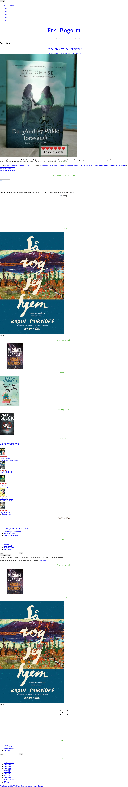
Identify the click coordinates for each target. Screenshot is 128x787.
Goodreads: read (10, 443)
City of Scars (4, 485)
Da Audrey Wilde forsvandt (64, 49)
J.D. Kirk (5, 474)
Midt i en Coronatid (6, 168)
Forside (7, 4)
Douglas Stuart (6, 514)
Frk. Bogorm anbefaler (25, 165)
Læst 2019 (8, 17)
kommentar (77, 53)
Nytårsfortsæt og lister (11, 535)
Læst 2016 (8, 13)
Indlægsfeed (8, 546)
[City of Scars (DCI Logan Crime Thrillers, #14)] (2, 482)
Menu (2, 1)
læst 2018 (8, 16)
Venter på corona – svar (7, 170)
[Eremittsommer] (2, 455)
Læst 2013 (8, 8)
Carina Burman (7, 500)
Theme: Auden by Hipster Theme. (32, 786)
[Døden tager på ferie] (2, 495)
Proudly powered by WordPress (10, 786)
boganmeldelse (11, 165)
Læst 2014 (8, 10)
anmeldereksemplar (54, 165)
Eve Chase (94, 165)
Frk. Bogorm (64, 30)
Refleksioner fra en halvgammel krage (16, 528)
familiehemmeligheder (110, 165)
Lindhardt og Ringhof (7, 167)
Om (5, 20)
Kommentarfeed (9, 547)
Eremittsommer (5, 458)
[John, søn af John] (2, 508)
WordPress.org (8, 549)
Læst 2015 (8, 11)
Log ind (6, 544)
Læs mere (64, 161)
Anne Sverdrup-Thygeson (10, 460)
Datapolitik (42, 561)
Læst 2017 (8, 14)
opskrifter (9, 22)
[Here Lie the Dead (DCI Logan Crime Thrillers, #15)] (2, 468)
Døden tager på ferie (6, 499)
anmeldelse (43, 165)
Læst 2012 (8, 7)
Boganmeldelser (12, 5)
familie (100, 165)
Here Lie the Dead (6, 472)
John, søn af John (5, 512)
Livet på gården (11, 19)
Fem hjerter (122, 165)
